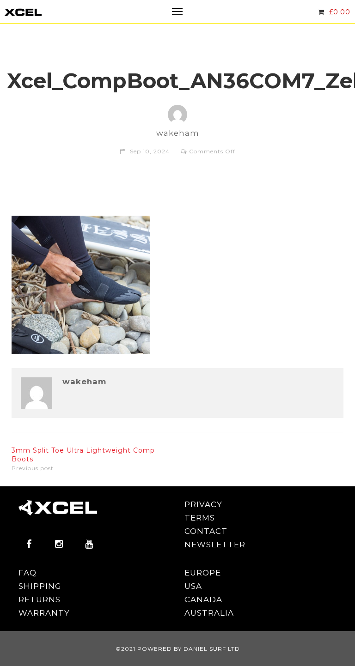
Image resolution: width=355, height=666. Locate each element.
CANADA (203, 599)
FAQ (27, 572)
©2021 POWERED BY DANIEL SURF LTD (178, 648)
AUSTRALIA (209, 613)
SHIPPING (39, 586)
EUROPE (202, 572)
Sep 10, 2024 (150, 151)
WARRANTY (44, 613)
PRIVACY (203, 504)
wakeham (84, 381)
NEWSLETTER (214, 544)
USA (193, 586)
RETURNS (39, 599)
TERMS (199, 517)
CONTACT (205, 531)
